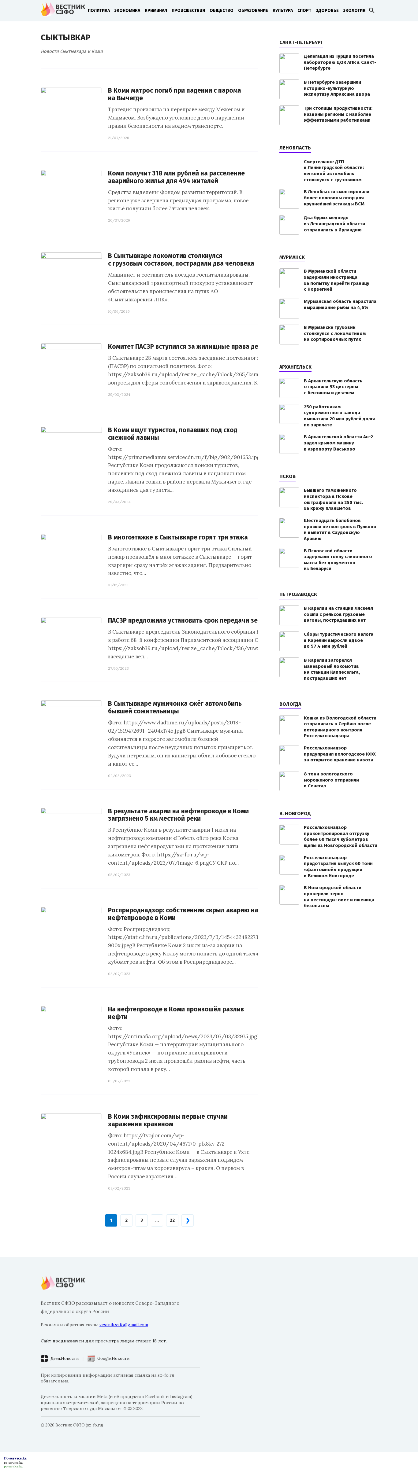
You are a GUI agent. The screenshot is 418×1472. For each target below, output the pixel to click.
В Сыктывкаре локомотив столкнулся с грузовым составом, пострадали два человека (181, 259)
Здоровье (327, 10)
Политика (99, 10)
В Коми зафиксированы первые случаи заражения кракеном (168, 1120)
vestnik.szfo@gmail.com (123, 1324)
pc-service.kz (13, 1462)
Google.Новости (113, 1358)
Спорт (304, 10)
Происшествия (188, 10)
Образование (253, 10)
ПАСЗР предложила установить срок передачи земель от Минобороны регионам (231, 620)
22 (172, 1220)
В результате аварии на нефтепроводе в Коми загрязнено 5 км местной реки (178, 815)
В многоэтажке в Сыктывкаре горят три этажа (178, 537)
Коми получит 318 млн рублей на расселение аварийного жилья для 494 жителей (176, 177)
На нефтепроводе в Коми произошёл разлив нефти (176, 1013)
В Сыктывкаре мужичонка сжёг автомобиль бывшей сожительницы (175, 707)
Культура (283, 10)
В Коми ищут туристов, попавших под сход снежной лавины (172, 434)
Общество (221, 10)
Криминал (156, 10)
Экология (354, 10)
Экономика (127, 10)
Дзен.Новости (64, 1358)
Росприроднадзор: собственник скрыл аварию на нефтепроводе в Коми (183, 914)
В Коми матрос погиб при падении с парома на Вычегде (174, 94)
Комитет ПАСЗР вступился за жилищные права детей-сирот (198, 347)
